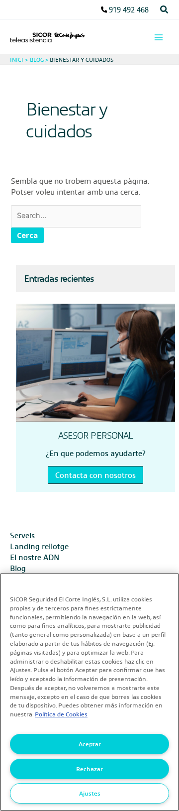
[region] (89, 692)
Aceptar (90, 744)
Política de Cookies (61, 714)
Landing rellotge (39, 546)
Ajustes (89, 793)
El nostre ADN (34, 557)
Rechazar (89, 769)
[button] (164, 9)
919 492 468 (129, 9)
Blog (18, 568)
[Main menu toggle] (158, 37)
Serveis (22, 535)
